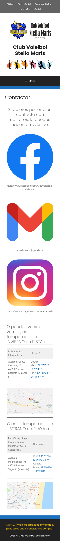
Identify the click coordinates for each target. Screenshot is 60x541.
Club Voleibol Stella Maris (30, 50)
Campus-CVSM (42, 4)
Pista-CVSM (24, 4)
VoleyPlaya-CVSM (31, 9)
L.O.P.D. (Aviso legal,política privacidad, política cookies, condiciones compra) (30, 526)
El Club (10, 4)
